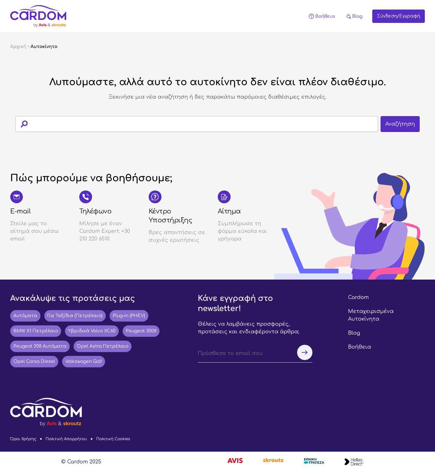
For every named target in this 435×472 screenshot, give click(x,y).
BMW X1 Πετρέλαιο (35, 331)
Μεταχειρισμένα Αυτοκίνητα (371, 315)
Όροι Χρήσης (23, 439)
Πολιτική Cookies (113, 439)
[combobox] (217, 124)
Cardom (358, 297)
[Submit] (21, 124)
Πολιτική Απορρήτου (66, 439)
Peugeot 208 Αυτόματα (40, 346)
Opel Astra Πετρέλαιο (102, 346)
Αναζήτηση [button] (400, 124)
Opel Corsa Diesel (34, 361)
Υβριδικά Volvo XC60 (92, 331)
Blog (354, 333)
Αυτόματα (25, 315)
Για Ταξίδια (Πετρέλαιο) (75, 315)
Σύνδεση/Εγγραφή (398, 16)
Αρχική (18, 46)
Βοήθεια (359, 347)
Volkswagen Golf (83, 361)
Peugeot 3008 (141, 331)
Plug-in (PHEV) (129, 315)
